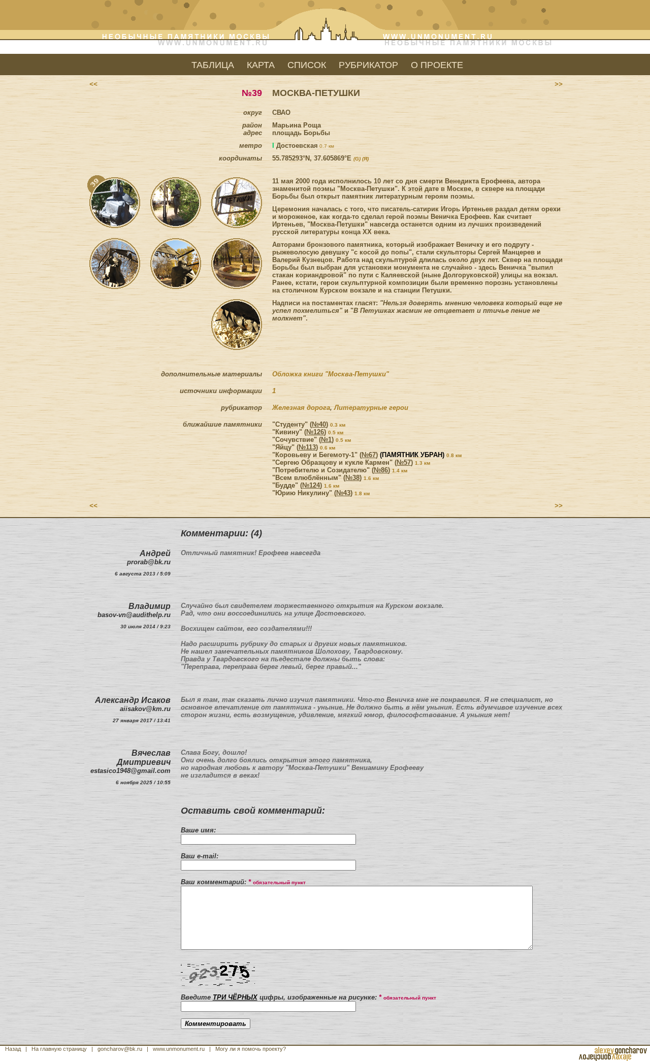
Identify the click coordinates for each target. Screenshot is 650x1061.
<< (93, 84)
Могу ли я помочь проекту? (250, 1049)
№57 (404, 462)
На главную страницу (59, 1049)
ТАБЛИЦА (212, 65)
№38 (352, 477)
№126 (315, 432)
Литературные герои (371, 407)
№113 (307, 447)
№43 (343, 493)
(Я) (365, 159)
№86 (381, 470)
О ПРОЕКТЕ (437, 65)
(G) (357, 159)
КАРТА (261, 65)
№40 (319, 424)
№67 (369, 455)
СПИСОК (306, 65)
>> (559, 84)
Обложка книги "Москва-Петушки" (330, 374)
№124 (311, 485)
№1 (326, 439)
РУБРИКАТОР (368, 65)
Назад (13, 1049)
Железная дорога (301, 407)
